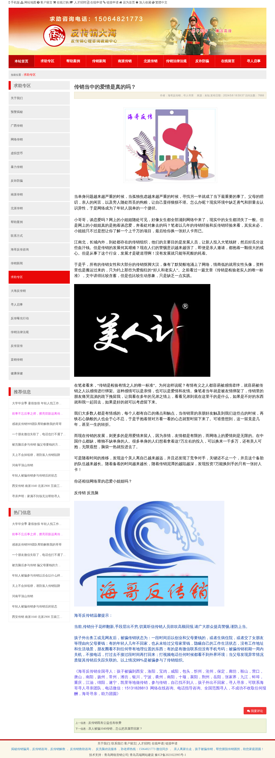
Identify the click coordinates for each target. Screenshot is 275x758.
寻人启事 (254, 61)
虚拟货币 (17, 153)
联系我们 (117, 743)
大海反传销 (18, 290)
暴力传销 (17, 167)
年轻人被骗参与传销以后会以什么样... (37, 575)
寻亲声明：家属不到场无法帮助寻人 (36, 496)
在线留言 (228, 61)
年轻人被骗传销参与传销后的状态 (34, 475)
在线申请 (158, 743)
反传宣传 (17, 345)
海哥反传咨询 (20, 249)
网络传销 (17, 139)
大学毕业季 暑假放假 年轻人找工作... (36, 403)
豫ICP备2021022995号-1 (170, 754)
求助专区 (47, 61)
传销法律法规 (176, 61)
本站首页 (21, 61)
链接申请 (171, 743)
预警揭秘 (17, 112)
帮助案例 (73, 61)
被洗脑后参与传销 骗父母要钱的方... (36, 444)
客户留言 (130, 743)
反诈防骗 (202, 61)
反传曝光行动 (20, 318)
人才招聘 (144, 743)
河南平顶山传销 (22, 465)
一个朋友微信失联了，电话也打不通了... (39, 434)
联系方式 (17, 235)
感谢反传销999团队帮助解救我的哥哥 (37, 424)
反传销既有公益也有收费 (104, 722)
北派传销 (150, 61)
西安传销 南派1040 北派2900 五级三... (37, 485)
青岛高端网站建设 (142, 754)
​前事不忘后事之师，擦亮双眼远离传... (37, 413)
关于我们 (17, 98)
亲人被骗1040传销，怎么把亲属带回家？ (115, 728)
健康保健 (17, 373)
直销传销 (17, 359)
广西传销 (17, 125)
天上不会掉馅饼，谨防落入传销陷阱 (36, 455)
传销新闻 (99, 61)
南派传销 (125, 61)
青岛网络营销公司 (116, 754)
